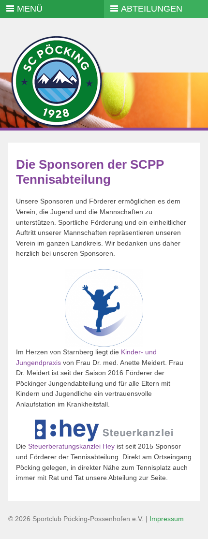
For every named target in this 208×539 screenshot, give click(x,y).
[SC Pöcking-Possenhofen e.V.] (56, 128)
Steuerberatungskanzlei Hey (71, 446)
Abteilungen (151, 9)
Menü (30, 9)
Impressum (166, 519)
